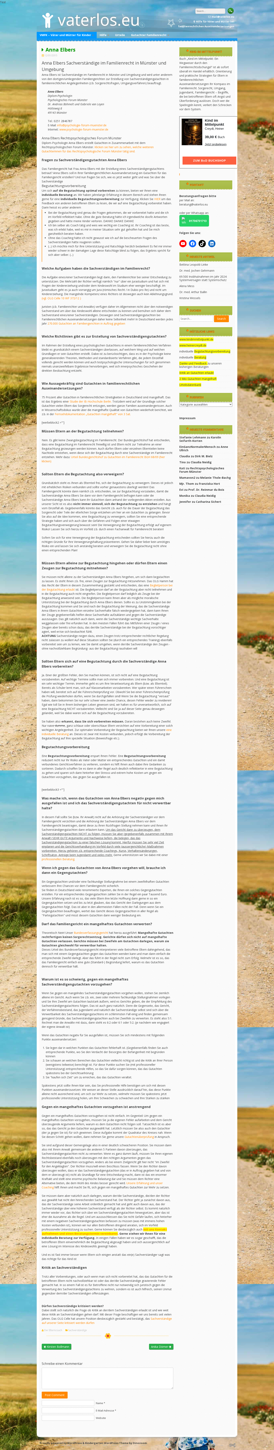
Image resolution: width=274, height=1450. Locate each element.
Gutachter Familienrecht (148, 35)
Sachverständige (77, 1330)
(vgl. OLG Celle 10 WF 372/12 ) (61, 298)
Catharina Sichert (208, 502)
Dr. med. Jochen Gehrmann (196, 270)
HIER (157, 199)
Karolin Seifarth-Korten (200, 439)
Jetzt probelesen (215, 144)
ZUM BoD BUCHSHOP (209, 160)
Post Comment (55, 1395)
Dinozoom (140, 1443)
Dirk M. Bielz (204, 456)
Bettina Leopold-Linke (193, 264)
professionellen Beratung (58, 859)
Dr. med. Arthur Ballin (193, 292)
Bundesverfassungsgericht (91, 933)
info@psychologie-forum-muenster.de (82, 125)
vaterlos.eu (99, 19)
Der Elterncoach (53, 1330)
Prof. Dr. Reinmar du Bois (206, 490)
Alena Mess (186, 286)
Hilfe (103, 35)
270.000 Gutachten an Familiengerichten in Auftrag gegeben (86, 323)
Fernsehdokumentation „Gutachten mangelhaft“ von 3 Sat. (93, 414)
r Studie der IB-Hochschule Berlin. (90, 401)
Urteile (120, 35)
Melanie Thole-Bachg (215, 478)
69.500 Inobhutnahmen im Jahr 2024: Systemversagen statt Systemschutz (203, 278)
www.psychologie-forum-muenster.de (83, 129)
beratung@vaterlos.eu (193, 204)
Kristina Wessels (189, 298)
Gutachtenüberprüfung (140, 1137)
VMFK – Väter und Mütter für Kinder (65, 35)
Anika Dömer (160, 1347)
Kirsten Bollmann (57, 1347)
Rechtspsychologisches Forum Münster (201, 470)
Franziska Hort (209, 484)
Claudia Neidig (201, 462)
